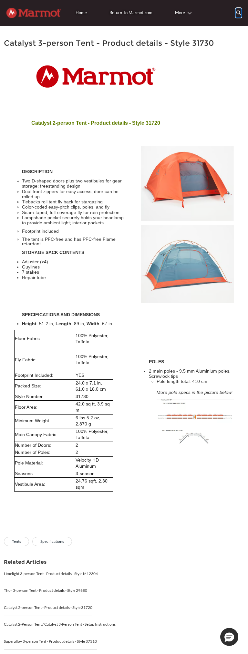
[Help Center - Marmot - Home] (33, 13)
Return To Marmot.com (130, 12)
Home (81, 12)
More (180, 12)
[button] (229, 637)
